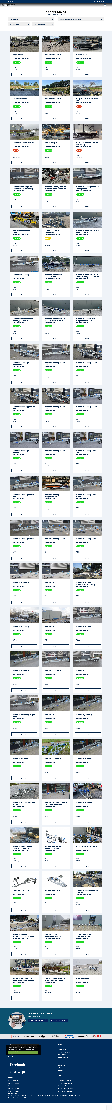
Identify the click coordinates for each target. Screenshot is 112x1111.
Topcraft (31, 1095)
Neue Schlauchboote (14, 1088)
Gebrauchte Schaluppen (65, 1091)
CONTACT (61, 1075)
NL (99, 1)
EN (103, 1)
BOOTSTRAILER (62, 1055)
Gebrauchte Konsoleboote (65, 1086)
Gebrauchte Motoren (64, 1052)
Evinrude (47, 1095)
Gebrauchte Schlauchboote (65, 1088)
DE (101, 1)
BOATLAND (61, 1065)
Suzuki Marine (40, 1095)
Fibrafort (77, 1095)
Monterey (24, 1095)
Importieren (10, 1)
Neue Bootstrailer (63, 1057)
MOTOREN (61, 1047)
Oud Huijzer (55, 1095)
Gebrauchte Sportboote (65, 1081)
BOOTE (10, 1078)
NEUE (59, 1068)
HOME (60, 1044)
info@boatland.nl (14, 1057)
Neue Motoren (62, 1049)
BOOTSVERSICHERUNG (65, 1073)
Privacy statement (29, 1049)
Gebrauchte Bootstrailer (65, 1060)
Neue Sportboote (13, 1081)
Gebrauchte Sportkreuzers (65, 1083)
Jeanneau (11, 1095)
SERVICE (60, 1070)
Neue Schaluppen (13, 1091)
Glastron (17, 1095)
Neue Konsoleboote (14, 1086)
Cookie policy (19, 1049)
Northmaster (64, 1095)
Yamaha (71, 1095)
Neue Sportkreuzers (14, 1083)
